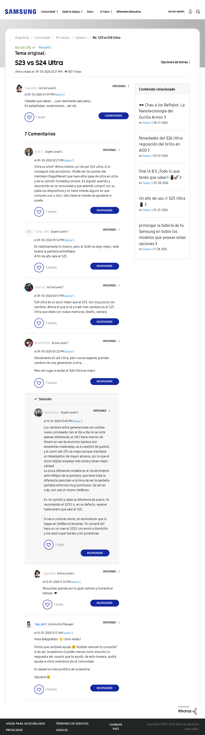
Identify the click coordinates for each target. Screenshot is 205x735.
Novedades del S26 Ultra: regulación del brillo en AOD (161, 144)
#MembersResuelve (129, 11)
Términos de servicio (72, 723)
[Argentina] (20, 11)
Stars (90, 11)
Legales (62, 730)
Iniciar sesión (176, 11)
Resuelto (45, 47)
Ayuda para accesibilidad (25, 723)
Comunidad (48, 11)
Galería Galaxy (71, 11)
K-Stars (105, 11)
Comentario (113, 115)
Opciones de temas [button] (174, 62)
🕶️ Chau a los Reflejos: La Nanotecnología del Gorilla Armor (162, 111)
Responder (105, 210)
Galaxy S (59, 94)
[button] (122, 86)
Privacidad (14, 730)
